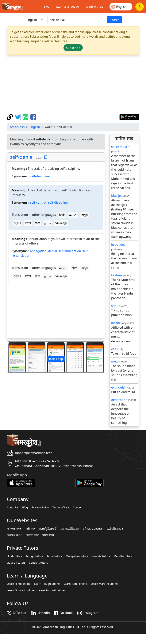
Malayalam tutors (77, 556)
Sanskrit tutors (38, 562)
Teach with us (94, 6)
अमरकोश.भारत (14, 528)
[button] (14, 357)
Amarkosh (17, 127)
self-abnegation (69, 251)
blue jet (116, 196)
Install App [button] (56, 359)
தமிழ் (47, 223)
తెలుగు (73, 215)
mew (114, 361)
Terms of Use (60, 507)
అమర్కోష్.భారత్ (47, 528)
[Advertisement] (73, 84)
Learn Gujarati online (20, 590)
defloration (119, 400)
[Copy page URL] (10, 117)
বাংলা (37, 223)
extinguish (118, 387)
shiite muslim (120, 147)
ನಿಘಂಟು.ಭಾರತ (115, 528)
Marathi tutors (123, 556)
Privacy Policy (40, 507)
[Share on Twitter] (18, 117)
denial (52, 251)
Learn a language (67, 6)
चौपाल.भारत (48, 535)
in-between (119, 244)
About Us (12, 507)
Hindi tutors (14, 556)
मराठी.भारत (30, 528)
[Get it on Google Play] (129, 117)
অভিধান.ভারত (32, 535)
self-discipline (40, 176)
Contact (78, 507)
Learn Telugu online (47, 584)
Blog (46, 6)
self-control (38, 202)
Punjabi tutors (101, 556)
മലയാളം (61, 223)
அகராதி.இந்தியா (69, 528)
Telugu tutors (34, 556)
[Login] (139, 6)
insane (116, 323)
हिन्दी (62, 215)
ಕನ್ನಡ (84, 215)
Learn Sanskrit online (51, 590)
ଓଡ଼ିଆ (17, 223)
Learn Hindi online (18, 584)
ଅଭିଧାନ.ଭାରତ (15, 535)
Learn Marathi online (104, 584)
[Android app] (89, 483)
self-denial (22, 157)
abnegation (38, 251)
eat (113, 349)
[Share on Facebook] (33, 117)
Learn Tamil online (75, 584)
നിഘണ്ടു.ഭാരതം (93, 528)
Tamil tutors (54, 556)
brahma (117, 275)
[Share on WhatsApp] (25, 117)
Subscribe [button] (73, 48)
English (34, 127)
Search (115, 20)
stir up (116, 306)
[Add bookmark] (45, 157)
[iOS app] (21, 483)
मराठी (28, 223)
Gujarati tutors (16, 562)
